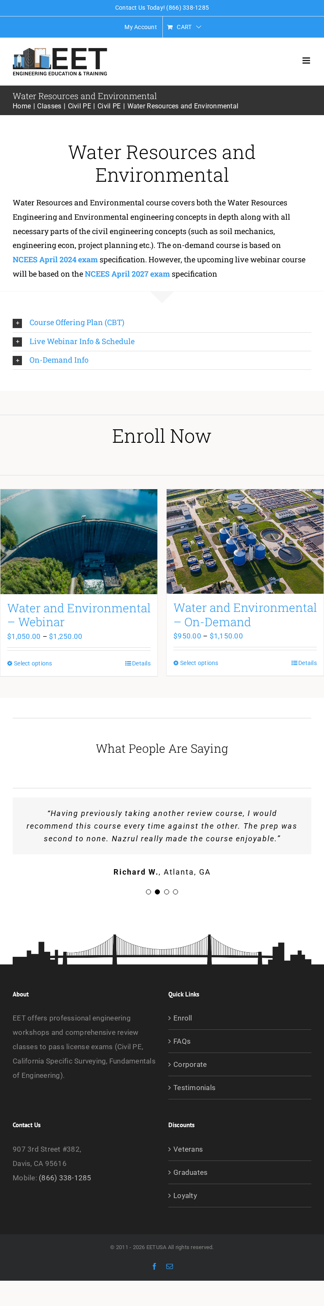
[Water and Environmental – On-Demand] (245, 541)
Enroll (182, 1018)
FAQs (182, 1041)
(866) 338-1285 (65, 1178)
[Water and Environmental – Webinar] (78, 541)
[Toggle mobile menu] (306, 60)
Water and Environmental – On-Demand (245, 614)
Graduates (190, 1172)
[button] (162, 323)
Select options (33, 663)
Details (141, 663)
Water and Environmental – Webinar (79, 615)
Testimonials (194, 1087)
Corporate (190, 1064)
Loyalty (185, 1195)
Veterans (188, 1149)
